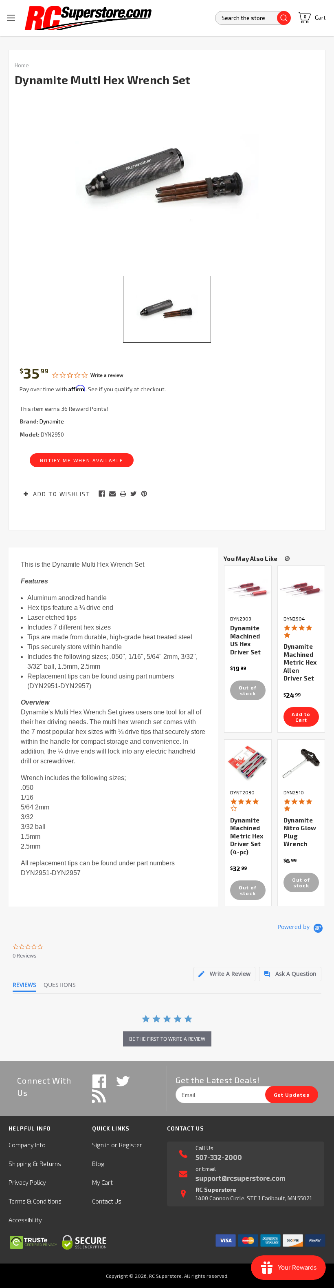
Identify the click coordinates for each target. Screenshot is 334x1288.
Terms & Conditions (35, 1201)
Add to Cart (301, 717)
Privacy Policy (27, 1182)
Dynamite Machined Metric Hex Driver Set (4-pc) (247, 836)
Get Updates (292, 1094)
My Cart (102, 1182)
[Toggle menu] (11, 18)
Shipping (20, 1163)
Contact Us (106, 1201)
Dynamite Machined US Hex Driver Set (245, 640)
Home (22, 65)
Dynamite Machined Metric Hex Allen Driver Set (300, 662)
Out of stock (248, 690)
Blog (98, 1163)
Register (130, 1144)
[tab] (224, 974)
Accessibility (25, 1220)
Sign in (101, 1144)
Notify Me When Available (81, 460)
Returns (50, 1163)
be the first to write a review (167, 1038)
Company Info (27, 1144)
